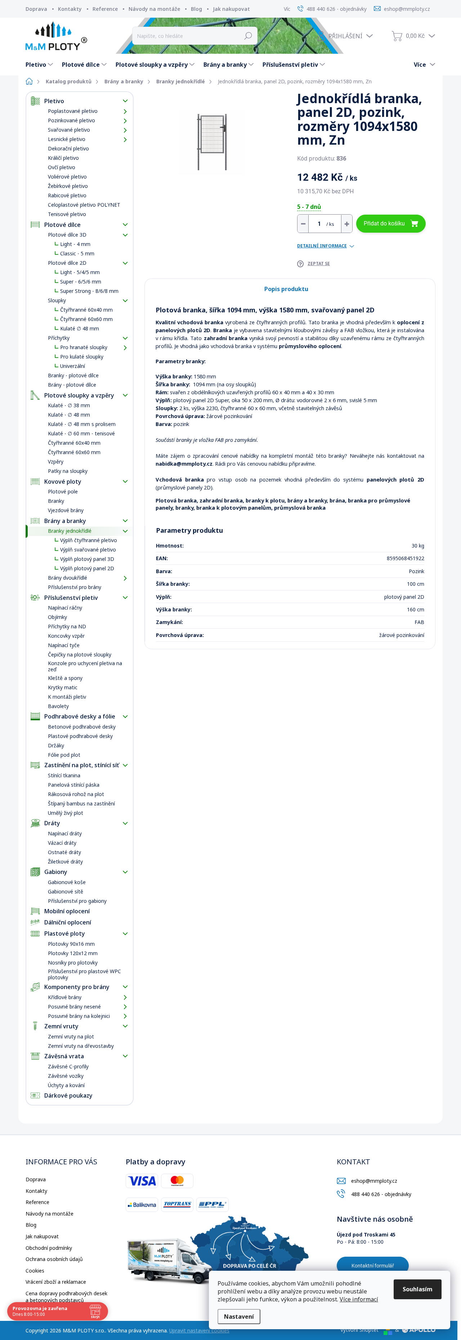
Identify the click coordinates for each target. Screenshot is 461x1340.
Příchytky (59, 337)
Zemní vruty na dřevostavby (81, 1045)
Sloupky (57, 300)
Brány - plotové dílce (72, 384)
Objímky (57, 617)
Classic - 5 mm (77, 253)
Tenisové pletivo (67, 214)
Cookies (35, 1270)
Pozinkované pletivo (71, 120)
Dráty (52, 823)
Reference (105, 8)
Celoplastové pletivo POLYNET (84, 204)
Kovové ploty (62, 482)
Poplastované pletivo (73, 110)
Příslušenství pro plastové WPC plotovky (84, 974)
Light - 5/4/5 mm (80, 272)
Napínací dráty (65, 833)
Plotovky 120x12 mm (73, 953)
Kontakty (70, 8)
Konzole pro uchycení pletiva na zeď (85, 666)
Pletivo (54, 101)
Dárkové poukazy (68, 1095)
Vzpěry (55, 461)
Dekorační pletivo (68, 148)
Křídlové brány (64, 997)
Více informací (359, 1299)
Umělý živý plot (65, 812)
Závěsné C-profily (68, 1066)
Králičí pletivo (63, 157)
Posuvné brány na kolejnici (79, 1015)
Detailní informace (322, 246)
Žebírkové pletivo (68, 186)
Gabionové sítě (65, 891)
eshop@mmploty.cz (374, 1180)
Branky (56, 500)
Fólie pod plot (64, 754)
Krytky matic (62, 687)
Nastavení (239, 1317)
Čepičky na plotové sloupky (79, 654)
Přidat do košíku (384, 223)
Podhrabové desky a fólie (79, 716)
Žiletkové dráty (65, 861)
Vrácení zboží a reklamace (56, 1281)
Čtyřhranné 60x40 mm (86, 309)
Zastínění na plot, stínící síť (81, 765)
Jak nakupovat (231, 8)
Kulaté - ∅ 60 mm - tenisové (81, 433)
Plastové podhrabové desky (80, 736)
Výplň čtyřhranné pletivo (88, 540)
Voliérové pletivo (67, 176)
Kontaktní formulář (373, 1266)
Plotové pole (63, 491)
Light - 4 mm (75, 244)
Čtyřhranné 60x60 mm (86, 319)
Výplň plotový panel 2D (87, 568)
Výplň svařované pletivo (88, 549)
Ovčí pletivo (61, 167)
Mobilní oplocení (67, 911)
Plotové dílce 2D (67, 262)
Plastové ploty (64, 933)
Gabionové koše (67, 882)
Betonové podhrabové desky (82, 726)
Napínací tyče (64, 645)
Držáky (56, 745)
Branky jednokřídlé (69, 530)
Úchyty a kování (66, 1085)
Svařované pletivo (69, 129)
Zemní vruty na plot (71, 1036)
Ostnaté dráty (64, 852)
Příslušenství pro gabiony (77, 900)
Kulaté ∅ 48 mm (79, 328)
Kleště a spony (65, 678)
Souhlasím (418, 1289)
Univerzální (72, 366)
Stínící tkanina (64, 775)
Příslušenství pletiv (71, 598)
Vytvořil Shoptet (359, 1329)
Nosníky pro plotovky (73, 962)
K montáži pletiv (67, 696)
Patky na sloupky (68, 470)
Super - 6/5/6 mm (80, 281)
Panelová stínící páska (73, 784)
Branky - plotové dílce (73, 375)
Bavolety (58, 706)
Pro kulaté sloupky (81, 356)
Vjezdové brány (66, 510)
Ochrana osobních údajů (54, 1259)
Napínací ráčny (65, 607)
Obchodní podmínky (49, 1247)
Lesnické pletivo (66, 139)
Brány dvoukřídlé (67, 577)
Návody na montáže (154, 8)
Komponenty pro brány (76, 987)
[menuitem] (40, 64)
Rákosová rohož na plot (76, 794)
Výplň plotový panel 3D (87, 558)
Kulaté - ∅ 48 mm (69, 414)
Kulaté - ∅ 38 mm (69, 405)
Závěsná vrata (64, 1056)
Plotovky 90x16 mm (71, 943)
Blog (196, 8)
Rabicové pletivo (67, 195)
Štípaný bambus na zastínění (81, 803)
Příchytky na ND (67, 626)
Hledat (248, 36)
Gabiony (55, 872)
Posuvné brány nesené (74, 1006)
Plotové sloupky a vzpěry (79, 395)
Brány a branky (65, 521)
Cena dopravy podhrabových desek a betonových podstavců (66, 1297)
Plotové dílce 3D (67, 234)
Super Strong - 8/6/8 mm (89, 290)
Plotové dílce (62, 225)
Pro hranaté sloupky (83, 347)
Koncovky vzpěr (66, 635)
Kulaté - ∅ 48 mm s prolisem (82, 424)
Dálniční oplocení (67, 922)
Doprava (36, 8)
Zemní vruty (61, 1026)
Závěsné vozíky (66, 1075)
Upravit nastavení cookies (199, 1330)
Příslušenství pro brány (74, 587)
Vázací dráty (62, 842)
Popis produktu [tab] (286, 289)
